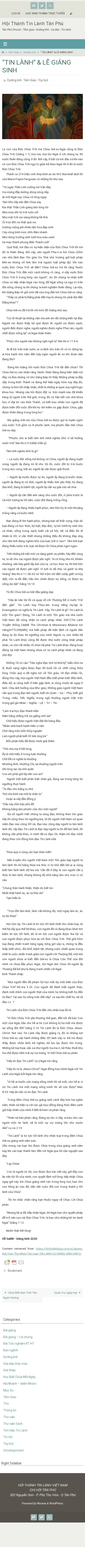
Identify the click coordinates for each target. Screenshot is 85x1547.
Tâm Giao (13, 52)
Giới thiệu (9, 1368)
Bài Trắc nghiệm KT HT (18, 1341)
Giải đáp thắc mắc (15, 1361)
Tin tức (8, 1434)
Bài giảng (9, 1328)
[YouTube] (34, 5)
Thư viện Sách (13, 1421)
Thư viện (9, 1414)
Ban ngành (10, 1348)
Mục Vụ (8, 1388)
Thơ (6, 1401)
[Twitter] (42, 5)
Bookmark (15, 1269)
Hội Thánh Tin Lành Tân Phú (32, 23)
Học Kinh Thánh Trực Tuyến (45, 13)
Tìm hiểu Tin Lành (15, 1428)
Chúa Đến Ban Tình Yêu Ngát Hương (20, 1292)
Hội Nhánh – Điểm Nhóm (19, 1381)
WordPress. (56, 1501)
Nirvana (41, 1501)
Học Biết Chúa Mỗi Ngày (19, 1374)
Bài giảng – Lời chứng (17, 1334)
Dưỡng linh (30, 52)
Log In (16, 13)
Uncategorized (13, 1448)
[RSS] (50, 5)
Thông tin (9, 1408)
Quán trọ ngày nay (66, 1290)
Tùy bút (43, 79)
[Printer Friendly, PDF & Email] (14, 1261)
